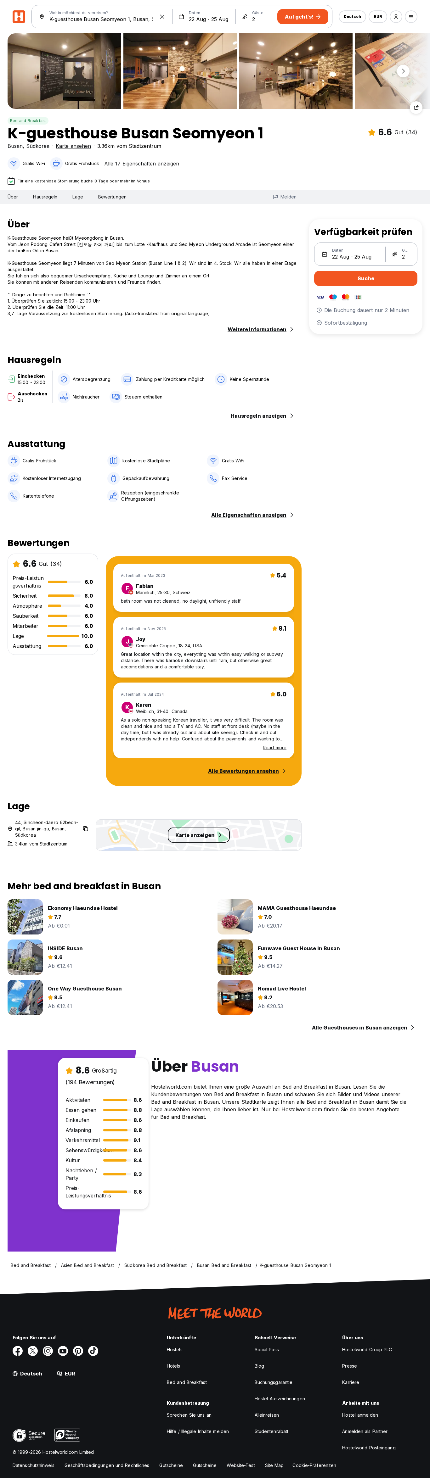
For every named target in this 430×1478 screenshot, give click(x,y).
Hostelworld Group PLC (367, 1349)
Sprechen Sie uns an (189, 1415)
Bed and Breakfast (28, 120)
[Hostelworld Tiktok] (93, 1351)
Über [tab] (13, 196)
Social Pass (267, 1349)
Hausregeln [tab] (45, 196)
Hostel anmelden (360, 1415)
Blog (259, 1366)
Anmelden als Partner (365, 1431)
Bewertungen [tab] (112, 196)
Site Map (274, 1465)
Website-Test (241, 1465)
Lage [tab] (77, 196)
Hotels (173, 1366)
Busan (15, 146)
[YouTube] (63, 1351)
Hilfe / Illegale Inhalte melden (198, 1431)
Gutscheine (171, 1465)
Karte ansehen (73, 146)
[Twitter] (33, 1351)
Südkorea (37, 146)
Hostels (175, 1349)
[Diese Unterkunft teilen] (416, 107)
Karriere (350, 1382)
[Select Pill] (396, 16)
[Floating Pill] (403, 71)
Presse (349, 1366)
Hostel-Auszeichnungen (280, 1398)
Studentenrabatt (272, 1431)
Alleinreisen (267, 1415)
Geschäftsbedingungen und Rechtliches (107, 1465)
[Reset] (162, 16)
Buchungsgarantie (274, 1382)
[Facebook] (18, 1351)
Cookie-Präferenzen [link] (314, 1465)
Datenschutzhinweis (33, 1465)
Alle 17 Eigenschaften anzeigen (141, 163)
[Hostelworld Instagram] (48, 1351)
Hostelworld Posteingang (368, 1447)
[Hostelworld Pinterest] (78, 1351)
